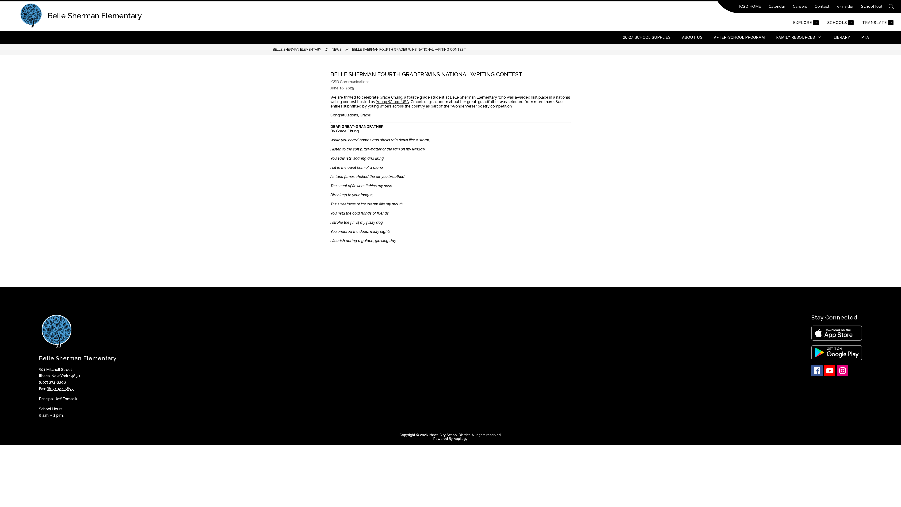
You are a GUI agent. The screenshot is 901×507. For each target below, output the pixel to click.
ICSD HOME (750, 6)
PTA (865, 37)
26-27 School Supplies (647, 37)
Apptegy (461, 439)
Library (842, 37)
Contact (822, 6)
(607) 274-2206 (52, 382)
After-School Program (739, 37)
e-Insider (845, 6)
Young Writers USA (392, 102)
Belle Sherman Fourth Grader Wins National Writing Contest (409, 49)
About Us (692, 37)
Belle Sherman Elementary (297, 49)
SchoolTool (871, 6)
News (337, 49)
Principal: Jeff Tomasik (58, 399)
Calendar (777, 6)
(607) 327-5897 (60, 389)
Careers (800, 6)
